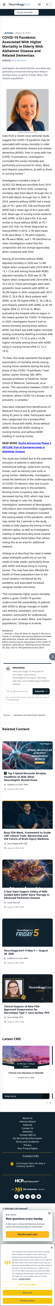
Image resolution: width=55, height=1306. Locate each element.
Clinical (6, 715)
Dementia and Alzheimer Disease (29, 715)
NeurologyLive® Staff (17, 843)
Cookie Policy (25, 1279)
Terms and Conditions (27, 1141)
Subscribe (39, 691)
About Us (27, 1118)
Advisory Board (27, 1121)
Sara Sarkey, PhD (15, 1017)
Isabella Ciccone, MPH (17, 784)
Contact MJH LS (27, 1134)
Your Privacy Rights (27, 1148)
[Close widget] (49, 1213)
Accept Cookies (27, 1300)
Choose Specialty (24, 12)
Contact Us (27, 1128)
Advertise (28, 1131)
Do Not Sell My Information (27, 1138)
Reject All (27, 1292)
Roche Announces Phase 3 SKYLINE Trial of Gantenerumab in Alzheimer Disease (26, 447)
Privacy (27, 1145)
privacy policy (13, 699)
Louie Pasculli (13, 902)
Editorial (27, 1124)
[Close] (52, 1248)
